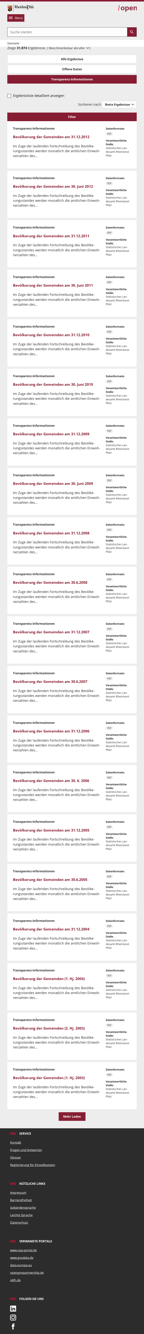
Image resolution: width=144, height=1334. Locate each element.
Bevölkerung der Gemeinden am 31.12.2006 (51, 731)
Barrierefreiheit (21, 1200)
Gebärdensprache (23, 1208)
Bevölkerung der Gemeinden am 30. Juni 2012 (53, 186)
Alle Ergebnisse (72, 59)
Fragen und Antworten (26, 1150)
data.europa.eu (21, 1265)
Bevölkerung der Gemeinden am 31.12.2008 (51, 533)
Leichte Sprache (21, 1215)
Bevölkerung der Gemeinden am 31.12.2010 (51, 334)
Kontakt (15, 1142)
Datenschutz (19, 1222)
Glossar (15, 1157)
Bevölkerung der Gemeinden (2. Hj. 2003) (49, 1028)
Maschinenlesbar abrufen (67, 48)
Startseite (13, 43)
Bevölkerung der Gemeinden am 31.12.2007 (51, 632)
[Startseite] (20, 8)
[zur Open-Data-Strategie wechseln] (127, 8)
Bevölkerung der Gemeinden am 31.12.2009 (51, 434)
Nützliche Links (32, 1184)
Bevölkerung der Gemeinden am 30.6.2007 (50, 681)
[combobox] (67, 31)
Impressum (18, 1193)
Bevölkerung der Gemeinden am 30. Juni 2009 (53, 483)
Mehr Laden (72, 1116)
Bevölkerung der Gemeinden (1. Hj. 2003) (49, 1077)
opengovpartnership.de (27, 1273)
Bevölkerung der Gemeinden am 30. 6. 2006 (51, 780)
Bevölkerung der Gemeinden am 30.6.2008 (50, 582)
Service (25, 1133)
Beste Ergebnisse (118, 104)
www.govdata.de (21, 1258)
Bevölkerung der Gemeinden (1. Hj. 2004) (49, 978)
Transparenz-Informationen (72, 79)
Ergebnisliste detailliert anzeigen (38, 95)
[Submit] (131, 31)
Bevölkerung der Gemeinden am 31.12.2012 (51, 136)
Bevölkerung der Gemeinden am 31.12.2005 (51, 830)
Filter (72, 117)
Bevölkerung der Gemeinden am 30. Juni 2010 (53, 384)
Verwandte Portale (35, 1241)
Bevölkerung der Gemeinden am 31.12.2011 (51, 236)
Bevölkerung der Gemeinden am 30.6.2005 (50, 879)
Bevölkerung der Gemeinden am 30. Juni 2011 (53, 285)
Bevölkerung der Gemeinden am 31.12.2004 (51, 929)
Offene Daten (72, 69)
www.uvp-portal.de (23, 1250)
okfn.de (15, 1280)
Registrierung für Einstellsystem (32, 1165)
